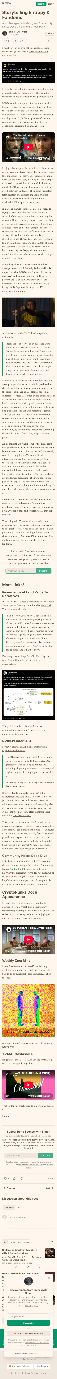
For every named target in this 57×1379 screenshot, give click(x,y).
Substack (15, 1373)
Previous (11, 1188)
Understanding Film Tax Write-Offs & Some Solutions (20, 1252)
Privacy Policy (30, 1345)
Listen (51, 33)
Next (48, 1188)
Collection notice (28, 1359)
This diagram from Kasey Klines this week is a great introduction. (26, 660)
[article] (28, 1258)
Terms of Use (43, 1340)
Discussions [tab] (23, 1242)
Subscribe (41, 4)
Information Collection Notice (37, 1342)
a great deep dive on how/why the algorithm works (24, 871)
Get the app (42, 1366)
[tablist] (14, 1207)
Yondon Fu (15, 869)
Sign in (51, 4)
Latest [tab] (12, 1242)
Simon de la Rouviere (18, 32)
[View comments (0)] (14, 41)
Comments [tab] (9, 1207)
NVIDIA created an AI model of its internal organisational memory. (24, 748)
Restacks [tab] (20, 1207)
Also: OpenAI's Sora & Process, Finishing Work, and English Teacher (21, 1258)
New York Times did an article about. (26, 607)
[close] (49, 1278)
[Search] (52, 1242)
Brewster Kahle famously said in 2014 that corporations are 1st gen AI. (24, 795)
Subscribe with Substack (30, 1333)
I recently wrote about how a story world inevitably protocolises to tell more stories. (28, 91)
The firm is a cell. (22, 815)
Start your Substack (21, 1366)
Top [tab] (5, 1242)
